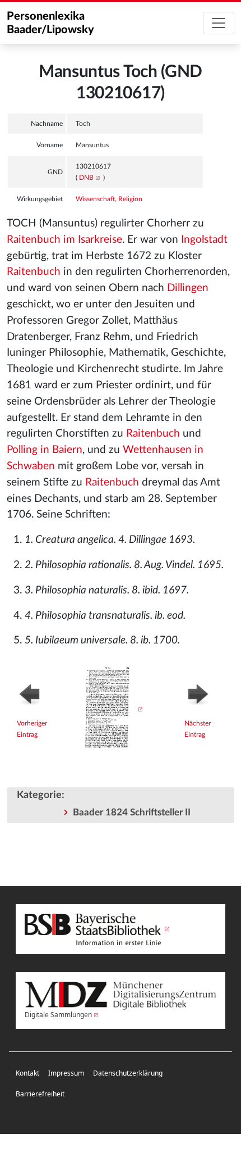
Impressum (66, 1073)
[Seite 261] (111, 709)
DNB (86, 177)
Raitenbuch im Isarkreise (64, 239)
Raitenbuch (34, 271)
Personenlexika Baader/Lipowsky (50, 23)
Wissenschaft (95, 199)
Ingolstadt (204, 239)
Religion (130, 199)
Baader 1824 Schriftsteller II (132, 812)
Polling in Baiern (44, 450)
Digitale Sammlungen (58, 1014)
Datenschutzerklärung (128, 1073)
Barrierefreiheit (40, 1094)
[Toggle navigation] (218, 23)
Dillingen (187, 288)
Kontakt (27, 1073)
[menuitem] (27, 1073)
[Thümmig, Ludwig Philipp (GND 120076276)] (39, 692)
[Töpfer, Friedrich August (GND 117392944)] (204, 692)
